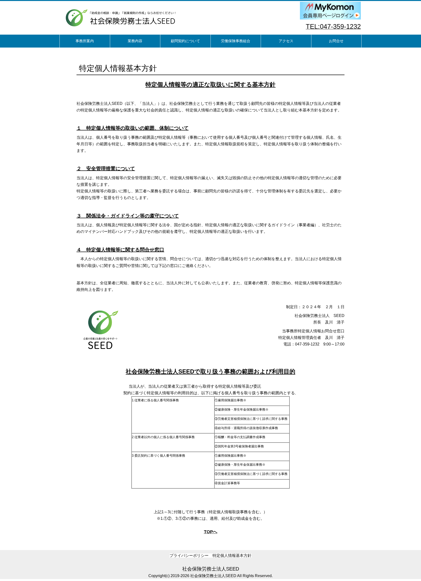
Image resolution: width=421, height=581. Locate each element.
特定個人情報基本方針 (231, 555)
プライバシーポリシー (189, 555)
